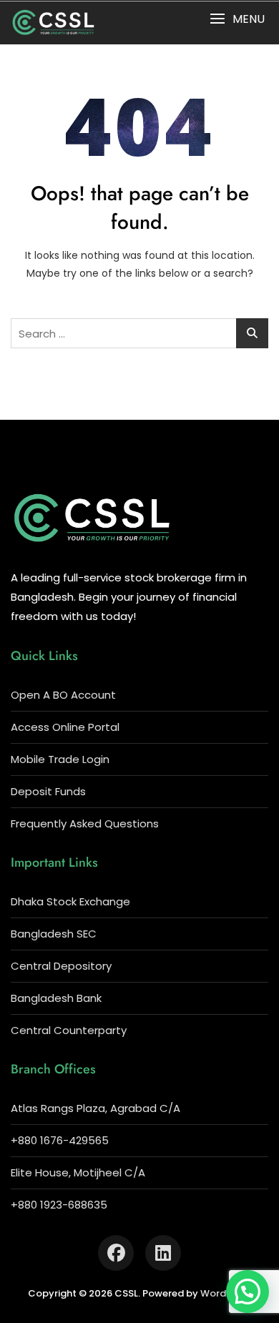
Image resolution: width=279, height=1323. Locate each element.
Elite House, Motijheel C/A (78, 1172)
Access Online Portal (65, 726)
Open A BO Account (63, 694)
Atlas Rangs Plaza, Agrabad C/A (95, 1108)
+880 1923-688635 (59, 1204)
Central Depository (61, 965)
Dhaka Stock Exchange (70, 901)
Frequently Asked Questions (85, 823)
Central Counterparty (69, 1030)
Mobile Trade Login (60, 759)
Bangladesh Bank (56, 997)
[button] (237, 19)
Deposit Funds (48, 791)
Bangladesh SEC (54, 933)
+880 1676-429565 (60, 1140)
